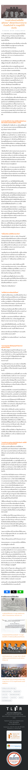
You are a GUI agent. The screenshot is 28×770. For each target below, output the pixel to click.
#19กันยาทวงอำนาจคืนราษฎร (9, 688)
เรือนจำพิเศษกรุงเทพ (6, 700)
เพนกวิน (21, 697)
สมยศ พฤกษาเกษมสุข (14, 694)
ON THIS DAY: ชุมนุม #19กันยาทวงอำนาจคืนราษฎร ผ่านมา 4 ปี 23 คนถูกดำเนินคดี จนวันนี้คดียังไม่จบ (13, 681)
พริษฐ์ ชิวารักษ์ (17, 691)
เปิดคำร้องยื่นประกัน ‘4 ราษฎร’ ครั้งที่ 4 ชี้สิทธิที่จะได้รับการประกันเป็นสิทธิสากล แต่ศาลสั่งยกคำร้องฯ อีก (13, 658)
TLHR (13, 30)
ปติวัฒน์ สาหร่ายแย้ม (6, 691)
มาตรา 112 (4, 694)
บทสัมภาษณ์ (22, 30)
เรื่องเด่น (18, 30)
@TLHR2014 (16, 722)
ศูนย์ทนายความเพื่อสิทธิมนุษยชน (16, 720)
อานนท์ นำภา (13, 697)
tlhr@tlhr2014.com (15, 724)
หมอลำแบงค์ (5, 697)
